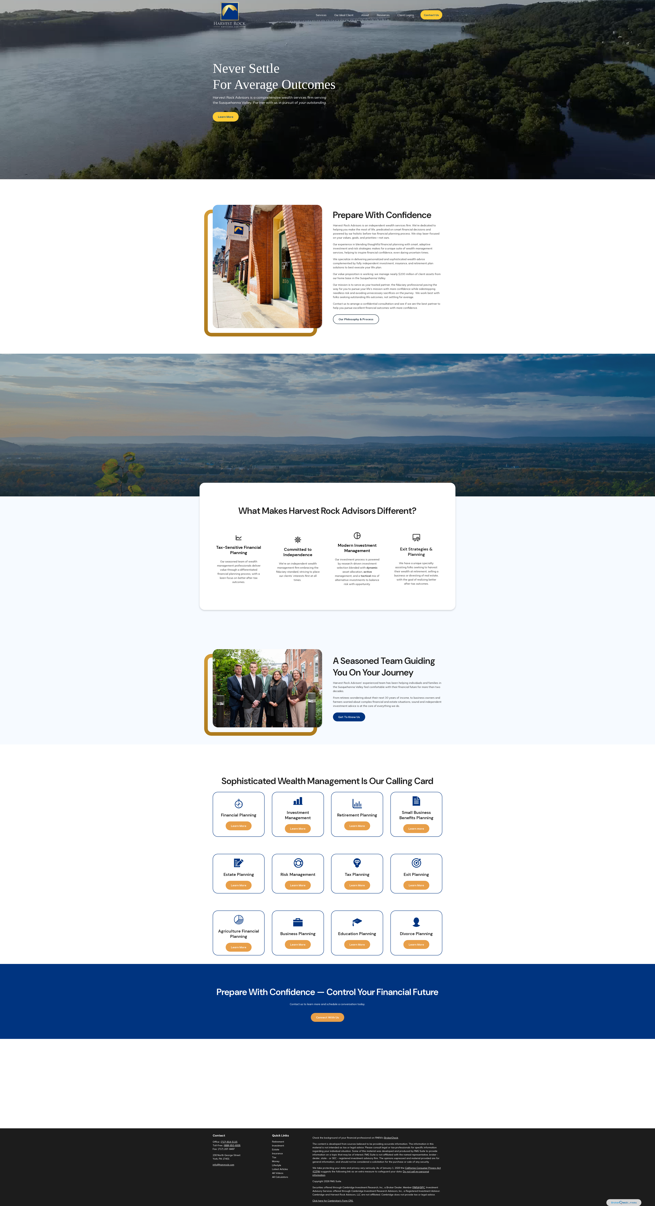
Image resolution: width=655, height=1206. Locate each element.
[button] (321, 15)
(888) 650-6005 (232, 1145)
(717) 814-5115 (229, 1141)
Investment (278, 1145)
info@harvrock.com (223, 1164)
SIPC (422, 1187)
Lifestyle (276, 1165)
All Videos (277, 1173)
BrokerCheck (391, 1137)
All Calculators (280, 1177)
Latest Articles (280, 1169)
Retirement (278, 1141)
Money (275, 1161)
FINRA (415, 1187)
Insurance (277, 1153)
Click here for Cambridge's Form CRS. (332, 1200)
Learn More (225, 116)
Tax (274, 1157)
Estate (275, 1149)
